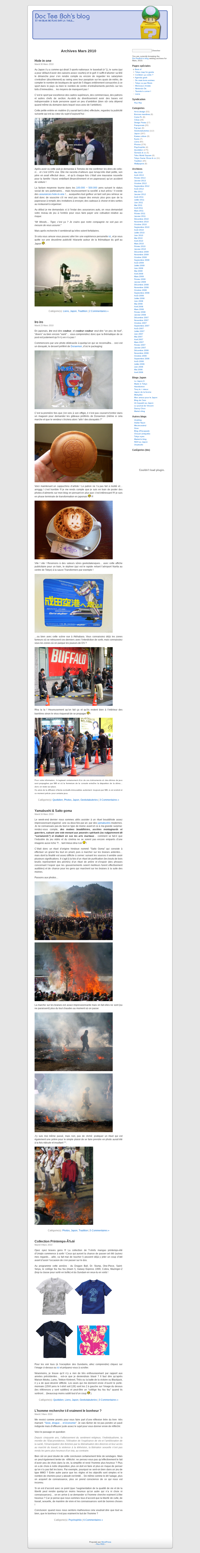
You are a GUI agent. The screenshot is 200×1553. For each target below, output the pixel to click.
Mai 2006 (138, 369)
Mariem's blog (140, 439)
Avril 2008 (138, 306)
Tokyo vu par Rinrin (143, 83)
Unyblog (138, 420)
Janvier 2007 (140, 348)
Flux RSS (100, 1544)
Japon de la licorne (142, 392)
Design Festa (140, 122)
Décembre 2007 (141, 317)
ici (110, 236)
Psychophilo (75, 1520)
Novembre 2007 (141, 320)
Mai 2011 (138, 205)
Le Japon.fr (139, 381)
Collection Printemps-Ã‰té (55, 1241)
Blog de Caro (140, 400)
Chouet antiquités (142, 434)
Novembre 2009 (141, 254)
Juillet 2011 (139, 200)
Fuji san (137, 128)
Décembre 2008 (141, 285)
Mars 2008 (139, 309)
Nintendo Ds (140, 88)
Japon (73, 311)
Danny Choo (140, 408)
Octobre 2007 (140, 323)
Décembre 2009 (141, 252)
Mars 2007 (139, 342)
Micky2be (138, 395)
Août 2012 (139, 189)
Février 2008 (140, 312)
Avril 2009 (138, 274)
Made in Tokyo (140, 384)
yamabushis (104, 823)
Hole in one (43, 60)
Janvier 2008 (140, 315)
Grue (136, 428)
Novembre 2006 (141, 353)
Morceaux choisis (143, 86)
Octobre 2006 (140, 356)
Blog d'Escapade (142, 431)
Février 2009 (140, 279)
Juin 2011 (138, 202)
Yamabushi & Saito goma (53, 810)
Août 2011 (139, 197)
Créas (136, 120)
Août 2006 (139, 361)
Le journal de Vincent (144, 406)
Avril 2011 (138, 208)
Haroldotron (139, 386)
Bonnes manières (142, 114)
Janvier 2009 (140, 282)
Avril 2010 (138, 241)
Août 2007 (139, 328)
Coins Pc (138, 117)
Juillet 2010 (139, 233)
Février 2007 (140, 345)
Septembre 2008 (141, 293)
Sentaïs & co (140, 153)
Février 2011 (139, 213)
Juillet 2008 (139, 298)
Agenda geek (141, 77)
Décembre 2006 (141, 350)
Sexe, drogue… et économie (60, 1423)
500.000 (92, 187)
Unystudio (138, 445)
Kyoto (136, 139)
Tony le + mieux (141, 389)
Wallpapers (139, 164)
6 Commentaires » (93, 1520)
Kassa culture (140, 136)
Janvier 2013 (140, 181)
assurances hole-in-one (52, 194)
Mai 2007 (138, 337)
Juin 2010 (138, 235)
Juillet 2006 (139, 364)
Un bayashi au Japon (144, 403)
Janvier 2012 (140, 194)
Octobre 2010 (140, 224)
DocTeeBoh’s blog (140, 58)
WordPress (106, 1542)
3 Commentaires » (109, 800)
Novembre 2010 (141, 222)
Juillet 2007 (139, 331)
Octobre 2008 (140, 290)
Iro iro (39, 322)
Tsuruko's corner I (143, 91)
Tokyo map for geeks (144, 72)
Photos (67, 800)
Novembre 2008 (141, 287)
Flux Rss (138, 103)
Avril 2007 (138, 339)
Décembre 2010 (141, 219)
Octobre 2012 (140, 183)
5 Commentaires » (99, 1230)
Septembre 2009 (141, 260)
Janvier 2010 (140, 249)
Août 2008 (139, 296)
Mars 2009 (139, 276)
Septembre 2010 (141, 227)
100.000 (80, 187)
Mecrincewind (140, 425)
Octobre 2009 (140, 257)
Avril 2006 (138, 372)
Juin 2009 (138, 268)
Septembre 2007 (141, 326)
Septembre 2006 (141, 358)
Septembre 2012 (141, 186)
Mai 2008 (138, 304)
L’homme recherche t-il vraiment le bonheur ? (68, 1410)
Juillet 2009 (139, 265)
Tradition (82, 311)
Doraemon (76, 346)
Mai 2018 (138, 172)
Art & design (139, 111)
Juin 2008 (138, 301)
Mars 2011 (139, 211)
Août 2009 (139, 263)
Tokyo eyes (139, 436)
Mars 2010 (139, 244)
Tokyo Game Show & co (145, 158)
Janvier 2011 (140, 216)
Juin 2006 (138, 367)
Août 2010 (139, 230)
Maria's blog (139, 411)
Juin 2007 (138, 334)
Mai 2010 (138, 238)
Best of (138, 69)
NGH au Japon (141, 442)
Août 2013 (139, 175)
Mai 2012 (138, 191)
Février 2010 (140, 246)
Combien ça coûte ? (144, 75)
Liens (66, 311)
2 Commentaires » (99, 311)
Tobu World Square (143, 155)
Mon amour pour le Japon (145, 397)
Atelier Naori (139, 423)
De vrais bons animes (144, 80)
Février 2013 (140, 178)
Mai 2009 (138, 271)
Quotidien (58, 800)
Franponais (139, 125)
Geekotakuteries (89, 800)
